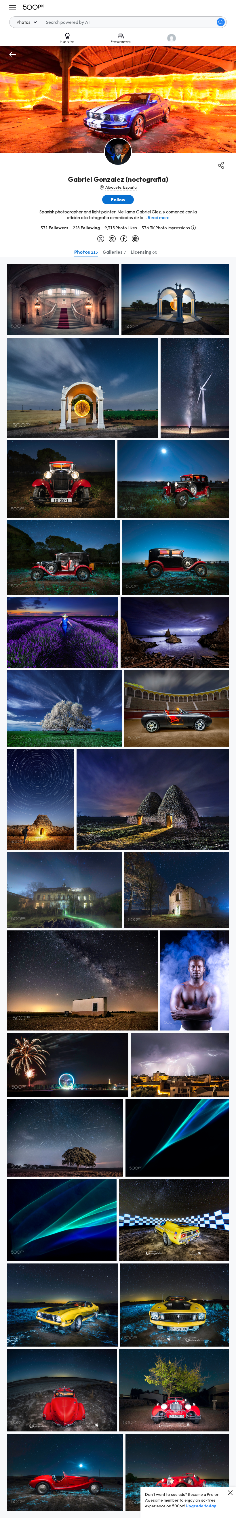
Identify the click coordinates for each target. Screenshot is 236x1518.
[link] (63, 299)
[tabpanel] (118, 887)
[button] (220, 22)
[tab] (86, 252)
